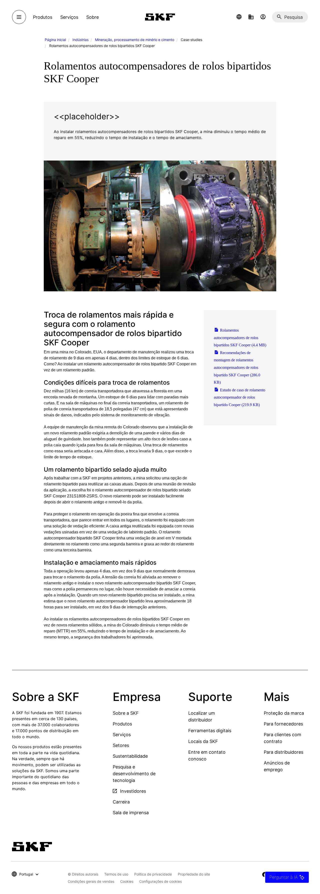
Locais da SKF (203, 741)
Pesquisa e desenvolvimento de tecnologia (134, 773)
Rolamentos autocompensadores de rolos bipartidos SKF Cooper (240, 337)
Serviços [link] (69, 17)
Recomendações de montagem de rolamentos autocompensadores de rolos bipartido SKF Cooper (237, 367)
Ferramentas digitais (209, 730)
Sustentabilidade (130, 756)
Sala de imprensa (131, 812)
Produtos (122, 723)
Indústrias (80, 40)
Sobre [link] (92, 17)
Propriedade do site (194, 874)
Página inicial (55, 40)
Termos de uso (116, 874)
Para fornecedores (283, 723)
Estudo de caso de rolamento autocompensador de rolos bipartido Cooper (239, 397)
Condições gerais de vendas (91, 881)
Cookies (126, 881)
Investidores (132, 791)
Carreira (121, 801)
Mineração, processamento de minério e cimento (134, 40)
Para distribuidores (283, 752)
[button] (239, 17)
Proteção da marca (284, 713)
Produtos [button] (42, 17)
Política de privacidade (153, 874)
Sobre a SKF (126, 713)
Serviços (122, 734)
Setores (121, 745)
